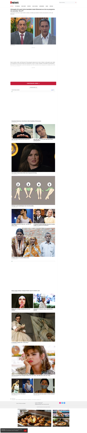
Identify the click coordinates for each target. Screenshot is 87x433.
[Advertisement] (33, 54)
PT (40, 399)
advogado (13, 399)
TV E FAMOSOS (17, 6)
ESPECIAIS (51, 6)
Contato (17, 403)
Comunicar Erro (32, 87)
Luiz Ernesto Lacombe (35, 399)
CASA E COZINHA (35, 6)
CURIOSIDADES (41, 6)
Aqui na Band (18, 399)
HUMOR (47, 6)
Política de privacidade (22, 403)
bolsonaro (25, 399)
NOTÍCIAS (11, 6)
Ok (25, 430)
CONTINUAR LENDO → (33, 83)
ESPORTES (29, 6)
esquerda (29, 399)
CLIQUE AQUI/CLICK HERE (45, 404)
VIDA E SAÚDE (23, 6)
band (22, 399)
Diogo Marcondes (24, 16)
